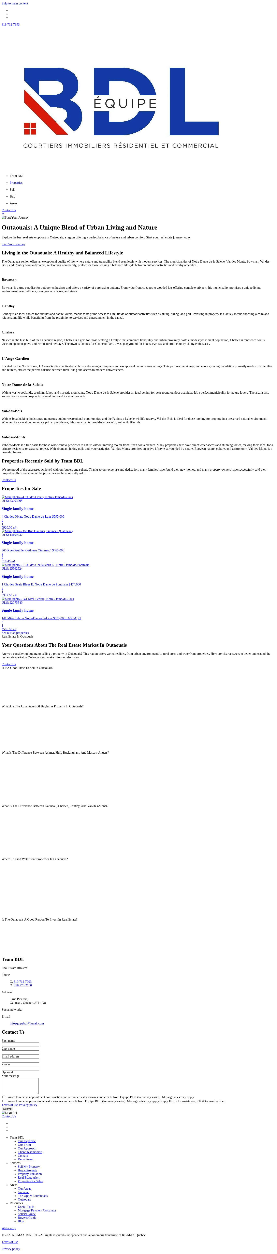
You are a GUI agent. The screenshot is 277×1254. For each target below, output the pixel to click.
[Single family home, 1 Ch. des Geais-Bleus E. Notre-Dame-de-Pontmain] (45, 565)
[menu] (142, 176)
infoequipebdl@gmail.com (27, 1023)
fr (3, 214)
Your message (10, 1076)
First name (8, 1040)
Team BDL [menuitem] (17, 175)
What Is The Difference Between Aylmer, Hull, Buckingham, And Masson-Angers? (55, 752)
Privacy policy (28, 1105)
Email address (10, 1056)
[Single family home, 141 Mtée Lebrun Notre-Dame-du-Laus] (38, 599)
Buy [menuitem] (12, 196)
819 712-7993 (11, 24)
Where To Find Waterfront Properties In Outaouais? (35, 859)
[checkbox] (138, 1097)
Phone (6, 1064)
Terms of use (10, 1105)
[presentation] (138, 668)
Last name (8, 1048)
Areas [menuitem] (13, 203)
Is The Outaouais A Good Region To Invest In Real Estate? (39, 919)
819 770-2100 (23, 985)
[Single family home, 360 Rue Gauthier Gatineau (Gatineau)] (37, 531)
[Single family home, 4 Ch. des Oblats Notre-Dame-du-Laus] (37, 497)
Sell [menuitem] (12, 189)
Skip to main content (15, 3)
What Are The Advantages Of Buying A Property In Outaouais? (43, 706)
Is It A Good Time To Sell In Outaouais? (27, 668)
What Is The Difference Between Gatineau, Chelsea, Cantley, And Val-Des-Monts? (55, 806)
